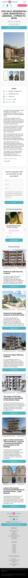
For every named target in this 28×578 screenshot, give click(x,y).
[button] (3, 228)
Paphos (14, 547)
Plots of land (14, 538)
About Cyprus (14, 561)
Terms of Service (6, 575)
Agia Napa (14, 549)
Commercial (14, 537)
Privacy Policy (23, 574)
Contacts (14, 565)
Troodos (14, 552)
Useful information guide (14, 559)
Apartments (14, 533)
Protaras (14, 551)
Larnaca (14, 545)
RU (15, 5)
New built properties (14, 530)
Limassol (14, 544)
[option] (14, 228)
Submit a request (22, 5)
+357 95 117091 (16, 516)
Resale (14, 531)
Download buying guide (14, 524)
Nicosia (14, 548)
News (14, 562)
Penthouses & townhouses (14, 535)
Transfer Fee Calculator (14, 563)
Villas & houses (14, 534)
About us (14, 558)
